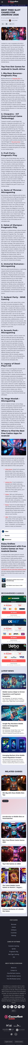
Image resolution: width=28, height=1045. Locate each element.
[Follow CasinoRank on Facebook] (4, 1006)
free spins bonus (16, 141)
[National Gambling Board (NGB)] (9, 1025)
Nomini (7, 504)
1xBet (6, 517)
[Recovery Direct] (17, 1025)
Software (13, 930)
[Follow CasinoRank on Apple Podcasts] (23, 1006)
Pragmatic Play (16, 78)
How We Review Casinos (14, 976)
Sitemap (13, 935)
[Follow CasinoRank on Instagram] (8, 1006)
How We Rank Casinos (13, 973)
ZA (13, 1011)
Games (14, 927)
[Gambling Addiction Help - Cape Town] (20, 1030)
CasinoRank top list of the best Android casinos (13, 569)
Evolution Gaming (13, 946)
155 (14, 957)
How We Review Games (14, 979)
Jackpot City (8, 482)
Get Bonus (14, 612)
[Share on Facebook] (6, 24)
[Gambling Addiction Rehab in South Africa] (8, 1030)
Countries (14, 933)
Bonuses (13, 924)
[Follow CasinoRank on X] (11, 1006)
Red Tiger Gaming (13, 954)
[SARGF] (11, 1034)
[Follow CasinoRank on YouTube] (15, 1006)
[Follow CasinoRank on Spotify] (19, 1006)
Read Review (13, 615)
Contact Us (13, 970)
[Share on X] (2, 24)
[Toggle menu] (2, 2)
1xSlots (7, 494)
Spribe (14, 949)
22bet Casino (8, 469)
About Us (13, 968)
